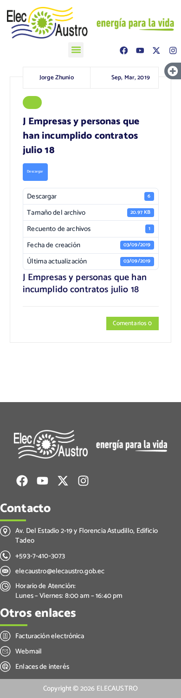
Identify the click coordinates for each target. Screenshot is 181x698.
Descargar (35, 171)
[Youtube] (140, 50)
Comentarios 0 (132, 323)
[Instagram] (173, 50)
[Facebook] (124, 50)
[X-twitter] (156, 50)
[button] (76, 50)
